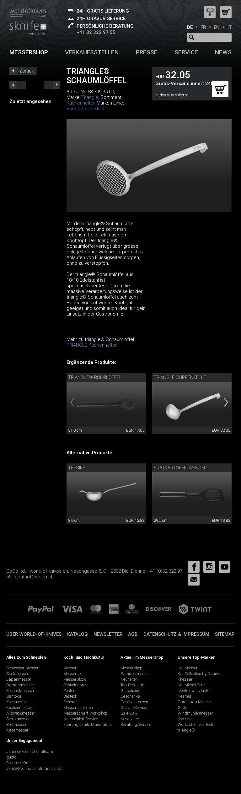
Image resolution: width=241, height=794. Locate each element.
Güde (182, 707)
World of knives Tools (196, 724)
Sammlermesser (135, 673)
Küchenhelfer (80, 103)
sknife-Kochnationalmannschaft (34, 768)
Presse (147, 52)
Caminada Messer (194, 701)
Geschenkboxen (134, 701)
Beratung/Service (135, 724)
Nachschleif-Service (80, 718)
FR (203, 27)
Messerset (72, 673)
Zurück (26, 71)
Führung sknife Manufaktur (87, 724)
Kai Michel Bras (192, 685)
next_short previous (17, 85)
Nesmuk (185, 696)
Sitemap (225, 634)
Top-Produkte (132, 685)
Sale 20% (128, 713)
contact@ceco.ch (34, 577)
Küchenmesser (19, 707)
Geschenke (130, 696)
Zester (69, 690)
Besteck (70, 696)
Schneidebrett (75, 685)
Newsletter (108, 634)
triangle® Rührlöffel (95, 377)
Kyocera (185, 718)
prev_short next (52, 85)
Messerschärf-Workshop (85, 713)
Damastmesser (20, 685)
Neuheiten (129, 679)
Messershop (28, 52)
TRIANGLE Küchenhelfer (92, 345)
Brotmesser (16, 724)
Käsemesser (17, 730)
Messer (70, 668)
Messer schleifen (78, 707)
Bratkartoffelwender (180, 468)
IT (230, 27)
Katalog (77, 634)
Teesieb (76, 468)
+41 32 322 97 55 (96, 32)
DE (190, 27)
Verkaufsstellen (92, 52)
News (223, 52)
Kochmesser (17, 701)
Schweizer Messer (22, 668)
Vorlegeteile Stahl (85, 108)
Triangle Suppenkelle (180, 377)
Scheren (70, 701)
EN (217, 27)
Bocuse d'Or (17, 762)
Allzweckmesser (20, 713)
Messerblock (74, 679)
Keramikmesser (20, 690)
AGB (133, 634)
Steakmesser (18, 718)
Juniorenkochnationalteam (29, 751)
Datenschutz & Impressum (176, 634)
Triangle (90, 97)
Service (186, 52)
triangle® (186, 730)
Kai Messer (188, 668)
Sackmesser (17, 673)
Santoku (13, 696)
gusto (11, 757)
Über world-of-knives (34, 634)
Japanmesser (18, 679)
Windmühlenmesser (195, 713)
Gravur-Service (133, 707)
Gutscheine (130, 690)
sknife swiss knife (193, 690)
